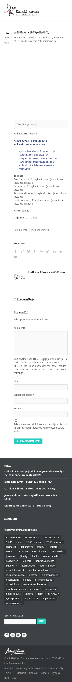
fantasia (53, 546)
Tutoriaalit (20, 673)
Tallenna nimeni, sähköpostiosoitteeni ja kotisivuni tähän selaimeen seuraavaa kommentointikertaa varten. (40, 428)
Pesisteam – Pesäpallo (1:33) (31, 32)
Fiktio (9, 551)
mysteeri (33, 575)
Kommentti (19, 327)
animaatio (11, 546)
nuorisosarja (12, 579)
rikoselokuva (12, 584)
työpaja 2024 (31, 598)
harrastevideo (57, 551)
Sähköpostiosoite (24, 394)
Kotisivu (18, 408)
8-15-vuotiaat (32, 537)
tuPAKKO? (53, 593)
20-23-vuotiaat (54, 542)
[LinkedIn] (55, 251)
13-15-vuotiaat (52, 537)
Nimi (17, 381)
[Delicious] (48, 251)
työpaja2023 (13, 598)
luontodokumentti (44, 561)
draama (41, 546)
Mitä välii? (11, 565)
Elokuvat (47, 37)
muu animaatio (47, 565)
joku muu (11, 556)
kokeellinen (12, 561)
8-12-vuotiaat (13, 537)
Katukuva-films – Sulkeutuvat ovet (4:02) (29, 488)
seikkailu (34, 589)
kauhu (35, 556)
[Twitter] (29, 251)
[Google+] (23, 251)
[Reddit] (61, 251)
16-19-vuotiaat (14, 542)
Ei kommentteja (48, 41)
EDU (14, 677)
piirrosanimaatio (43, 579)
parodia (27, 579)
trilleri (40, 593)
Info (6, 677)
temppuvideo (50, 589)
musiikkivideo (28, 565)
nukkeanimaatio (50, 575)
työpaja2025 (48, 598)
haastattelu (22, 551)
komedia (26, 561)
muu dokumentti (40, 230)
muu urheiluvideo (15, 575)
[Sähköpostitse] (16, 257)
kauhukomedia (51, 556)
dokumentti (21, 230)
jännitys (24, 556)
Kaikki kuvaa (33, 37)
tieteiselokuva (13, 593)
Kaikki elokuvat (29, 41)
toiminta (29, 593)
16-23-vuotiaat (34, 542)
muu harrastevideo (38, 570)
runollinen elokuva (16, 589)
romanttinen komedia (34, 584)
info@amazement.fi (14, 663)
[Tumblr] (35, 251)
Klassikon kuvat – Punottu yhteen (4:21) (28, 481)
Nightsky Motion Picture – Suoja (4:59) (27, 505)
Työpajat (56, 673)
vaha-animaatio (14, 603)
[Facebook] (16, 251)
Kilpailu (45, 673)
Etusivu (8, 673)
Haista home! (39, 551)
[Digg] (42, 251)
